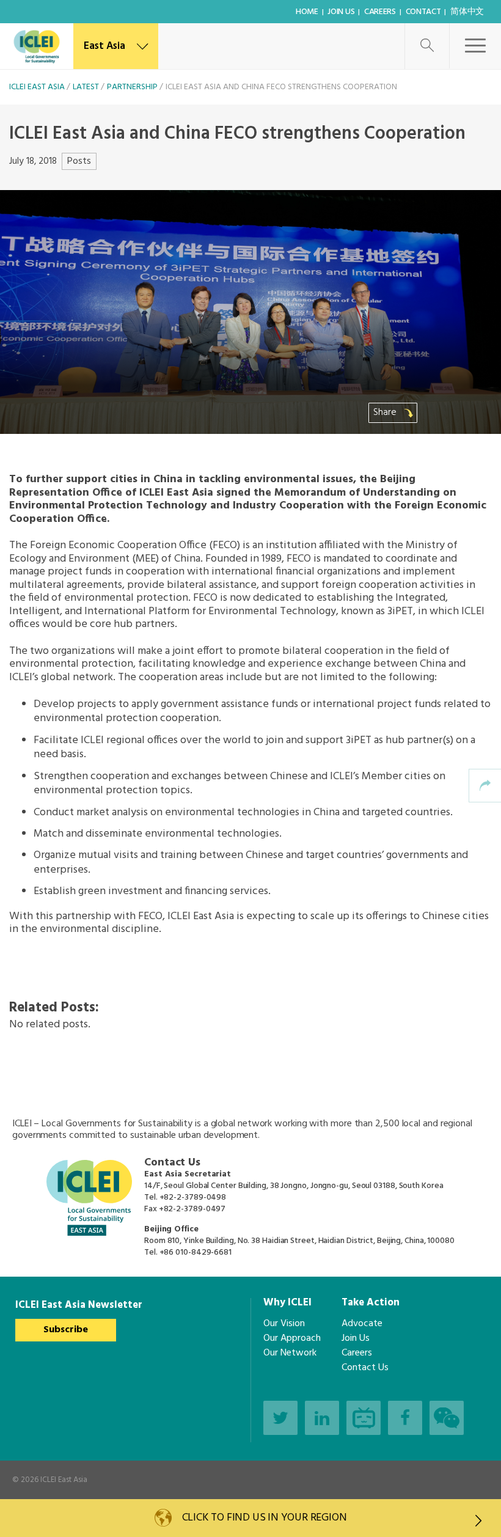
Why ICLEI (287, 1302)
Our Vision (284, 1324)
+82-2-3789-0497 (192, 1209)
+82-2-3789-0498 (193, 1197)
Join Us (340, 12)
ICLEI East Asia (63, 1479)
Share (386, 412)
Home (307, 12)
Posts (79, 161)
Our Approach (292, 1338)
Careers (380, 12)
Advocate (362, 1324)
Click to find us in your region (264, 1518)
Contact (423, 12)
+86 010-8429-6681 (195, 1252)
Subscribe (65, 1330)
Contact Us (365, 1368)
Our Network (289, 1353)
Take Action (371, 1302)
